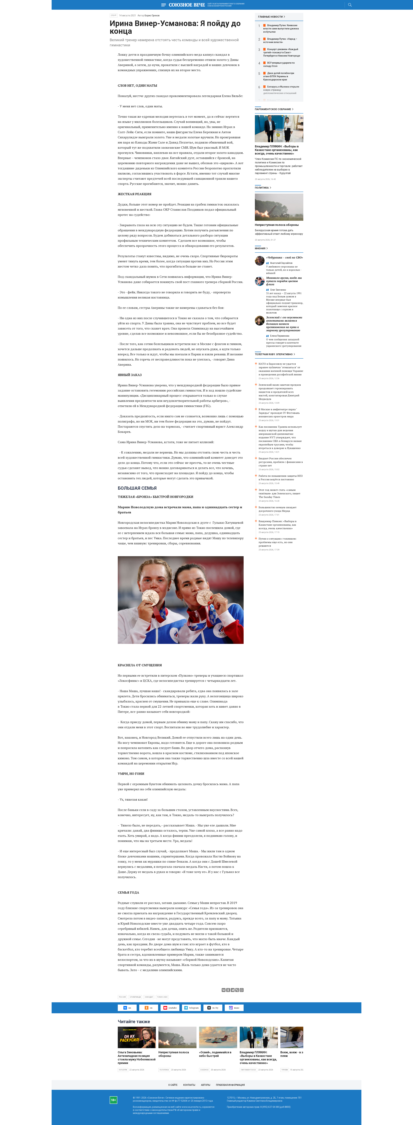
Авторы (205, 1085)
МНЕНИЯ (260, 248)
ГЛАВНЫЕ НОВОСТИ (270, 16)
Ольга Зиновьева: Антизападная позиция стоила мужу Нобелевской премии (137, 1058)
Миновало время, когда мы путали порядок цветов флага (284, 281)
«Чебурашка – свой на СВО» (284, 257)
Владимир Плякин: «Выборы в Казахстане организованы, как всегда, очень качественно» (278, 524)
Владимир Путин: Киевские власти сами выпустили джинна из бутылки (281, 28)
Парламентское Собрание (273, 109)
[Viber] (237, 990)
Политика (262, 187)
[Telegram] (233, 990)
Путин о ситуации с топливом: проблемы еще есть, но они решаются (277, 542)
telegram (194, 1007)
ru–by (215, 1007)
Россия (122, 997)
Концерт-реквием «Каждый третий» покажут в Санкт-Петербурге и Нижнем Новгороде (281, 52)
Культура (123, 1070)
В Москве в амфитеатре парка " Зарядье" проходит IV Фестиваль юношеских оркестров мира (279, 413)
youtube (173, 1007)
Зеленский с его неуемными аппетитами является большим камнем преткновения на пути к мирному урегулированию (284, 323)
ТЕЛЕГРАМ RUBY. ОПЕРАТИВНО (274, 354)
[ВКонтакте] (224, 990)
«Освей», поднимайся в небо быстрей (215, 1054)
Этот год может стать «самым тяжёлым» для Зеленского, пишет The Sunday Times (279, 493)
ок (151, 1007)
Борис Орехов (152, 15)
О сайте (172, 1085)
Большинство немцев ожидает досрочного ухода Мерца (278, 509)
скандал (149, 997)
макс (236, 1007)
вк (129, 1007)
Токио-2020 (162, 997)
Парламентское (248, 1070)
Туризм (285, 1070)
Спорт (113, 15)
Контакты (189, 1085)
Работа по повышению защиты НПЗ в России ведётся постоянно (281, 477)
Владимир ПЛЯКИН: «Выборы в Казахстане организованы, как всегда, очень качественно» (277, 150)
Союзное (204, 1070)
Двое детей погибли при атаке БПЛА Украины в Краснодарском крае (278, 76)
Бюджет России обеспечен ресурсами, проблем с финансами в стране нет (281, 462)
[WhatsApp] (242, 990)
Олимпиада (135, 997)
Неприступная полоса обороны (277, 225)
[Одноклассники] (228, 990)
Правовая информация (230, 1085)
